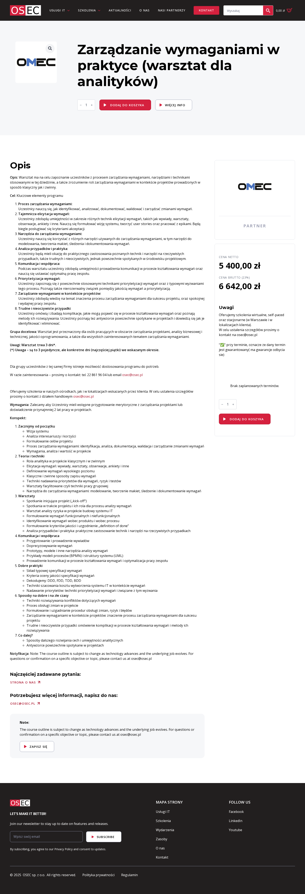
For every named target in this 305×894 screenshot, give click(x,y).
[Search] (268, 11)
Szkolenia (87, 10)
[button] (50, 48)
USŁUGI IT (57, 10)
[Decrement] (80, 105)
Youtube (235, 830)
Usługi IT (163, 811)
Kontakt (162, 857)
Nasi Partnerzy (171, 10)
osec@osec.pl (83, 396)
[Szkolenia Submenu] (100, 10)
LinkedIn (235, 820)
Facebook (236, 811)
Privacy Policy (63, 849)
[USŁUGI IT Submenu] (69, 10)
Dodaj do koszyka (127, 105)
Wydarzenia (165, 830)
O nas (160, 848)
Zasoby (161, 839)
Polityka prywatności (98, 875)
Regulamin (129, 875)
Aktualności (120, 10)
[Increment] (91, 105)
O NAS (144, 10)
